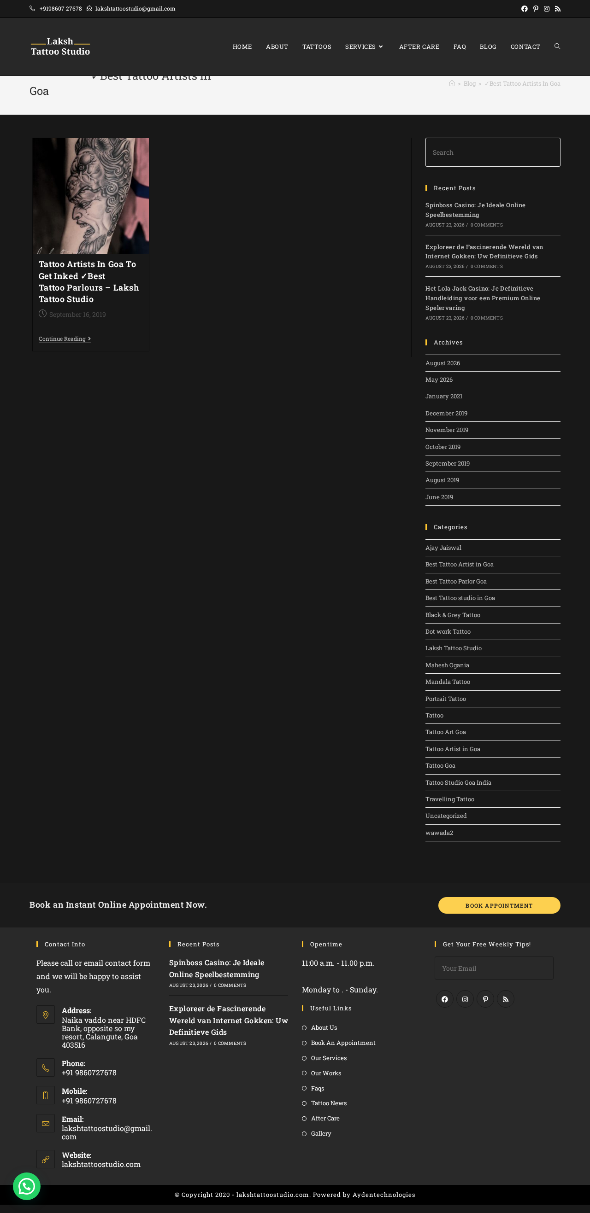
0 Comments (487, 225)
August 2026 (442, 363)
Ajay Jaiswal (443, 547)
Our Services (329, 1058)
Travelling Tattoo (449, 799)
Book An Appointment (343, 1042)
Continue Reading (65, 339)
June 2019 (439, 497)
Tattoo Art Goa (445, 732)
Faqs (317, 1088)
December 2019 (446, 413)
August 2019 (442, 480)
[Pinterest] (485, 999)
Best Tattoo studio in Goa (460, 598)
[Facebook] (445, 999)
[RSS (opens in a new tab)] (556, 8)
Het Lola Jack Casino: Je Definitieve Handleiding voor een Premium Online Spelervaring (482, 298)
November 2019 (446, 430)
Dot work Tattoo (448, 631)
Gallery (321, 1133)
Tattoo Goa (440, 765)
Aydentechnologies (384, 1194)
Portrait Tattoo (445, 698)
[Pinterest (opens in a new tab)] (536, 8)
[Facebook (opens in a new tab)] (525, 8)
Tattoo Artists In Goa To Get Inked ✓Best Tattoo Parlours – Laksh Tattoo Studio (89, 281)
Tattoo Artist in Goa (452, 749)
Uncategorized (446, 815)
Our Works (326, 1073)
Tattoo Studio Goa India (458, 782)
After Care (325, 1118)
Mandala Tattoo (447, 681)
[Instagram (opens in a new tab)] (546, 8)
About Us (324, 1027)
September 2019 (447, 463)
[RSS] (505, 999)
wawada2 (439, 832)
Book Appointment (499, 905)
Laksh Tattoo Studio (453, 648)
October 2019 (442, 447)
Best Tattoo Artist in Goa (459, 564)
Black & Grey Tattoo (452, 615)
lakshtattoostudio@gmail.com (107, 1132)
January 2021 (443, 396)
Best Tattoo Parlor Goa (456, 581)
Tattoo (434, 715)
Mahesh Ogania (447, 665)
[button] (27, 1186)
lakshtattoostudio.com (101, 1164)
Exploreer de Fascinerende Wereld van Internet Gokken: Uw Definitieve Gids (228, 1020)
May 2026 (439, 379)
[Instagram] (465, 999)
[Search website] (557, 47)
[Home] (452, 83)
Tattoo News (329, 1103)
